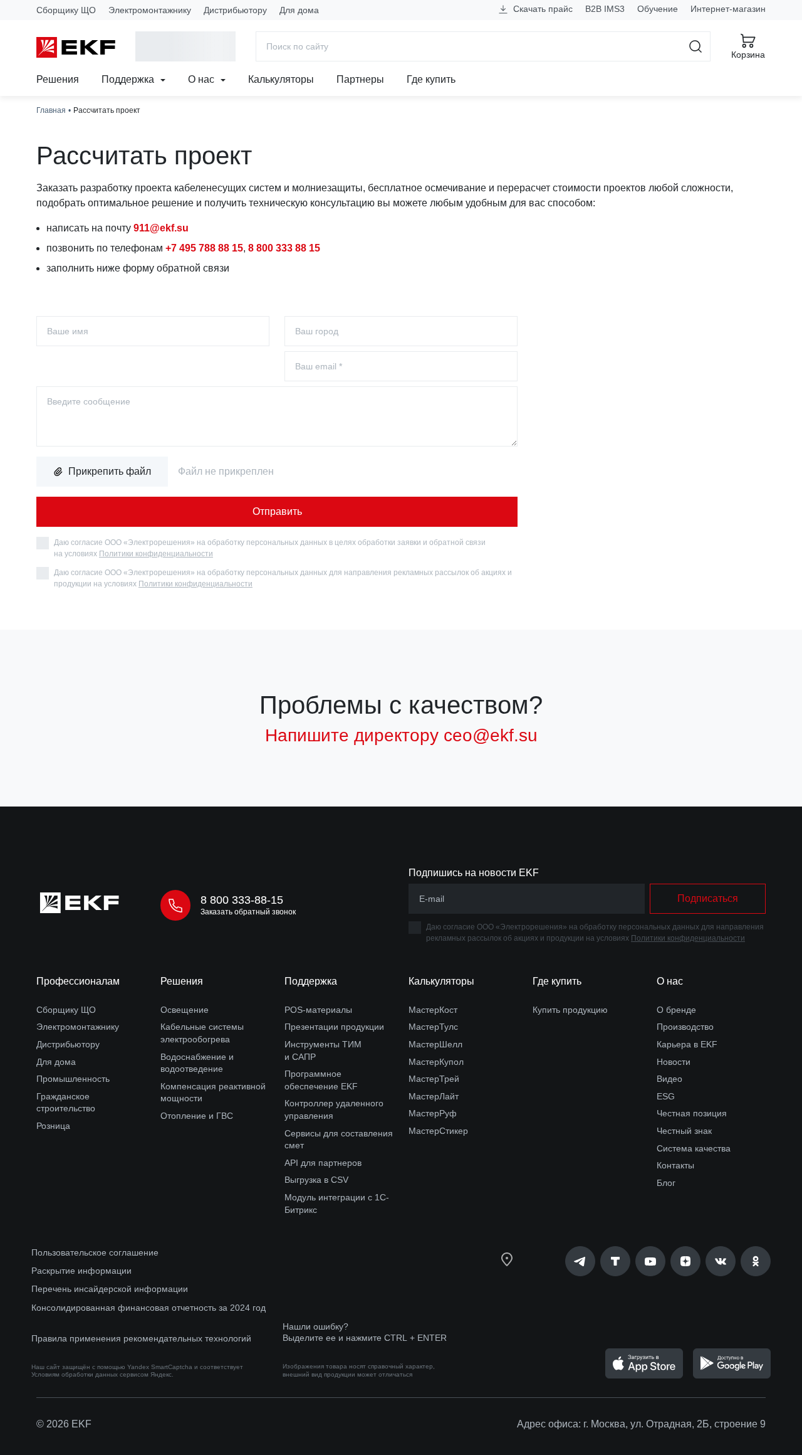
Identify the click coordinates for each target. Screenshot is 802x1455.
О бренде (676, 1010)
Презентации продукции (334, 1027)
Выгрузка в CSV (316, 1180)
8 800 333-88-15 (241, 900)
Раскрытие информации (81, 1271)
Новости (673, 1062)
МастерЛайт (434, 1096)
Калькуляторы (281, 79)
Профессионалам (78, 981)
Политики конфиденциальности (156, 553)
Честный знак (684, 1131)
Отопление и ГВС (196, 1116)
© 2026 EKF (63, 1424)
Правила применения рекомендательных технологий (141, 1338)
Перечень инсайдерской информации (109, 1289)
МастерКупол (436, 1062)
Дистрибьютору (235, 10)
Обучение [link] (657, 9)
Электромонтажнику (149, 10)
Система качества (694, 1148)
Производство (685, 1027)
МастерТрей (434, 1079)
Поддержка (129, 79)
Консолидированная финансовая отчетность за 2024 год (148, 1308)
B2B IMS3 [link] (605, 9)
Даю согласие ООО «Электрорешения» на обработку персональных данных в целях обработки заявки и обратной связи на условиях (270, 548)
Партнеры (360, 79)
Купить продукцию (570, 1010)
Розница (53, 1126)
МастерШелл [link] (435, 1044)
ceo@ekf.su (491, 735)
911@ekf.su (161, 228)
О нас (202, 79)
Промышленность (73, 1079)
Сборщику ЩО (66, 10)
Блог (666, 1183)
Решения (57, 79)
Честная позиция (692, 1113)
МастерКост (433, 1010)
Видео (669, 1079)
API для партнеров (323, 1163)
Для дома (299, 10)
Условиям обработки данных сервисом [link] (89, 1374)
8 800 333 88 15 (284, 248)
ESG (666, 1096)
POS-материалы (318, 1010)
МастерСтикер (438, 1131)
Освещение (184, 1010)
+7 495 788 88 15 (204, 248)
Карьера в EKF (687, 1044)
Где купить (431, 79)
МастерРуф (433, 1113)
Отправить (277, 511)
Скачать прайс (542, 9)
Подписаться (707, 898)
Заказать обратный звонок (248, 911)
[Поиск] (696, 46)
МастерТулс (433, 1027)
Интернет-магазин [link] (728, 9)
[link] (580, 1261)
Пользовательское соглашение (95, 1252)
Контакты (675, 1165)
